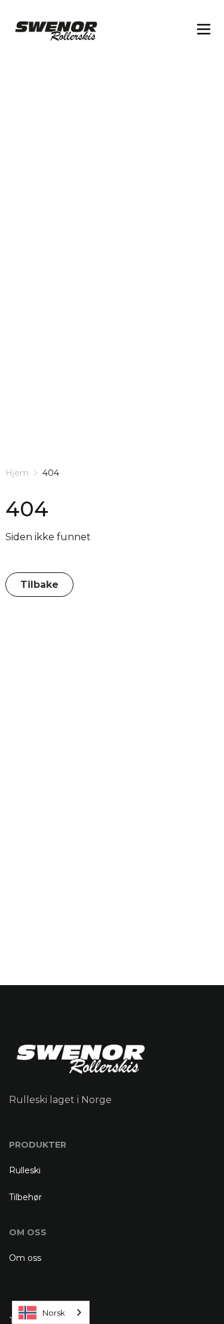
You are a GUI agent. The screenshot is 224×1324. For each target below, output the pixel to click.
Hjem (17, 473)
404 (50, 473)
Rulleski (25, 1170)
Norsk (53, 1312)
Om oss (25, 1258)
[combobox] (51, 1312)
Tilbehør (25, 1197)
